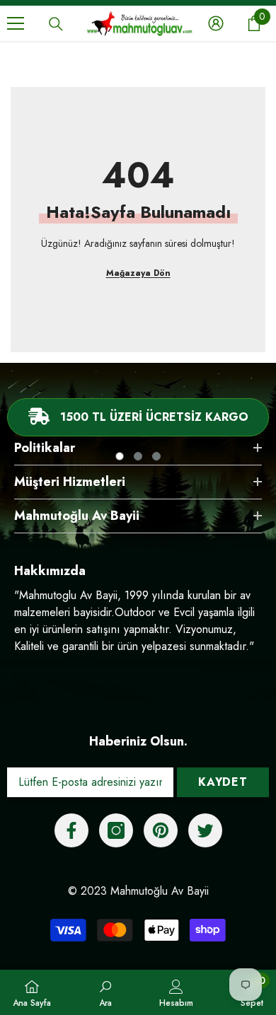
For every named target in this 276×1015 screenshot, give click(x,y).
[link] (105, 992)
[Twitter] (205, 830)
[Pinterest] (161, 830)
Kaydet (223, 782)
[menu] (15, 23)
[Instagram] (116, 830)
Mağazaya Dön (138, 273)
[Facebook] (71, 830)
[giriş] (216, 23)
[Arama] (55, 24)
